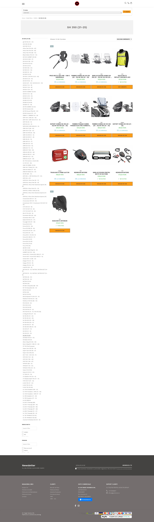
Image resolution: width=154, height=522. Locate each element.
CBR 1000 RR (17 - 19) (28, 137)
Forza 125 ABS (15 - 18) (29, 228)
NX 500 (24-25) (27, 294)
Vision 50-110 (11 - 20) (28, 372)
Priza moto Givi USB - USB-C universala (59, 76)
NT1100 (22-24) (27, 290)
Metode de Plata (54, 487)
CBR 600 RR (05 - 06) (28, 152)
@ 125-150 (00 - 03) (28, 42)
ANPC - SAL (53, 498)
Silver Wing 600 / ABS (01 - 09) (31, 344)
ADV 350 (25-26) (27, 44)
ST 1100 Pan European (28, 346)
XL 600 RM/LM (27, 400)
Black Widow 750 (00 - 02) (30, 55)
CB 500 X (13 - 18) (27, 93)
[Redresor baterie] (80, 155)
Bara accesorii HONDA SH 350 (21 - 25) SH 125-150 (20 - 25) (101, 76)
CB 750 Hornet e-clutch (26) (30, 161)
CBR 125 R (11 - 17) (27, 141)
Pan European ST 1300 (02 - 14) (31, 296)
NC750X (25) (26, 283)
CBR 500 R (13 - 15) (28, 145)
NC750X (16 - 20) (27, 279)
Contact (24, 496)
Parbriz (26, 450)
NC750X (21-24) (27, 281)
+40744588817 (112, 490)
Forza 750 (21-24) (27, 243)
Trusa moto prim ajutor (59, 172)
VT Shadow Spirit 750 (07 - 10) (31, 378)
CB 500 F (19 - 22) (27, 89)
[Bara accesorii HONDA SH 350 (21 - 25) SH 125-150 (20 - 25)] (101, 58)
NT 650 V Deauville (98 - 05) (30, 285)
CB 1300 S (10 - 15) (28, 78)
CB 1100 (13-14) (27, 65)
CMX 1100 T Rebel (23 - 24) (30, 167)
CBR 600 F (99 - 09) (28, 150)
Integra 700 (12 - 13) (28, 260)
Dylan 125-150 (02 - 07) (29, 219)
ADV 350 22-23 (27, 46)
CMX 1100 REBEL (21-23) (29, 165)
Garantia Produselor (55, 492)
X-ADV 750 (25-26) (28, 387)
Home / (24, 18)
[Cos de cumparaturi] (131, 3)
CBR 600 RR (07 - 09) (28, 154)
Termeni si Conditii (27, 489)
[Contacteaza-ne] (128, 3)
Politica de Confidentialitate (124, 468)
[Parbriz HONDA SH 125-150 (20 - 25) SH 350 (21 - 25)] (80, 58)
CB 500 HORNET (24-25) (29, 91)
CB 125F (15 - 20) (27, 72)
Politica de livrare (26, 494)
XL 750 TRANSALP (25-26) (30, 417)
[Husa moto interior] (59, 203)
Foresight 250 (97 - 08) (29, 222)
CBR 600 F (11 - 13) (28, 148)
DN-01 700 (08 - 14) (28, 213)
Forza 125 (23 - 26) (28, 226)
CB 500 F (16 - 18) (27, 87)
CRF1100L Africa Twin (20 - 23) (31, 188)
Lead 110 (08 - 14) (27, 267)
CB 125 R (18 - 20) (27, 67)
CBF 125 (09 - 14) (27, 122)
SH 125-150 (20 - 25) (28, 318)
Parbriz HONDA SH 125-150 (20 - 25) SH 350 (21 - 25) (80, 76)
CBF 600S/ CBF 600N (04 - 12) (31, 126)
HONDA (26, 432)
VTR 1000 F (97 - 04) (28, 380)
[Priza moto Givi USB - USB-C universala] (59, 58)
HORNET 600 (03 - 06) (29, 252)
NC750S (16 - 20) (27, 277)
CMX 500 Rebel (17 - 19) (29, 169)
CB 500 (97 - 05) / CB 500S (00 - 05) (33, 83)
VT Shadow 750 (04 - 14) (29, 376)
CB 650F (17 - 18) (27, 104)
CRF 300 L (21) (27, 178)
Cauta (127, 11)
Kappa (122, 122)
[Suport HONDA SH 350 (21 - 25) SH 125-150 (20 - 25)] (59, 107)
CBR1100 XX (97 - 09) (28, 158)
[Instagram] (78, 505)
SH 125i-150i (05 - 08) (28, 320)
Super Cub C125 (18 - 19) (29, 348)
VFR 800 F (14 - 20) (28, 365)
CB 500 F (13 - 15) (27, 85)
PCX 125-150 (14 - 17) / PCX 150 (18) (32, 311)
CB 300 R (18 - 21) (27, 80)
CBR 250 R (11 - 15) (28, 143)
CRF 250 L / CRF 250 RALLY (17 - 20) (32, 176)
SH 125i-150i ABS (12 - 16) (29, 326)
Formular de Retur (55, 494)
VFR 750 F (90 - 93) (28, 359)
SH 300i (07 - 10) (27, 329)
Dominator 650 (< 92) (28, 217)
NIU (25, 434)
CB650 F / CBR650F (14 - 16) (30, 115)
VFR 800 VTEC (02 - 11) (29, 368)
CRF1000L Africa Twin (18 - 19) (31, 182)
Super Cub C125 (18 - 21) (29, 350)
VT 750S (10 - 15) (27, 374)
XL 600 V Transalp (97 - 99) (30, 409)
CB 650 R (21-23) (27, 100)
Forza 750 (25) (26, 245)
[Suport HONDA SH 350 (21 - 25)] (122, 107)
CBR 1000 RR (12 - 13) (28, 135)
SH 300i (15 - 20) (27, 333)
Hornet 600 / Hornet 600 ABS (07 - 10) (33, 254)
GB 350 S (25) (26, 248)
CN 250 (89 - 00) (27, 173)
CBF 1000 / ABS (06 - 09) (29, 117)
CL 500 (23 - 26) (27, 163)
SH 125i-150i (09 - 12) (28, 322)
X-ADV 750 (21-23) (27, 385)
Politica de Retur (54, 489)
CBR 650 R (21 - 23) (28, 156)
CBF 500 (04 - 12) (27, 124)
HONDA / (36, 18)
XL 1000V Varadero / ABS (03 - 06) (32, 391)
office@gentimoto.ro (114, 493)
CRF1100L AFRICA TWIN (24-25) (31, 190)
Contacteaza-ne (86, 499)
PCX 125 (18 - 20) (27, 303)
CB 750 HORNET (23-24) (29, 106)
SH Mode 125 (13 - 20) (28, 337)
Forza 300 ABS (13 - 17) (29, 237)
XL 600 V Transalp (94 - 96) (30, 406)
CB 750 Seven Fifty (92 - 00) (30, 111)
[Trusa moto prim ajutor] (59, 155)
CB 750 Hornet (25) (28, 109)
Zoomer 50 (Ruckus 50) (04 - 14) (31, 419)
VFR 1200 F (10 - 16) (28, 357)
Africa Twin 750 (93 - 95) (29, 50)
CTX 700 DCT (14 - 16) (29, 209)
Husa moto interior (59, 221)
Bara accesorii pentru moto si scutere (101, 173)
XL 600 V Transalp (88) (29, 402)
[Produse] (23, 4)
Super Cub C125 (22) (28, 352)
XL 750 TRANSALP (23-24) (29, 415)
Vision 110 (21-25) (27, 370)
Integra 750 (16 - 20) (28, 265)
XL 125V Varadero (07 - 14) (30, 398)
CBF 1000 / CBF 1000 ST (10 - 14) (31, 119)
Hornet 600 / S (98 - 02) (29, 258)
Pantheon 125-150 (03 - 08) (30, 298)
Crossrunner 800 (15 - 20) (30, 200)
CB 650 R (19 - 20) (28, 98)
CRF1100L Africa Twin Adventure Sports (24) (34, 196)
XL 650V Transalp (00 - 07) (30, 411)
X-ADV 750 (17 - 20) (28, 383)
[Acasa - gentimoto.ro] (77, 3)
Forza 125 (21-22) (27, 224)
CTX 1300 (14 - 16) (27, 206)
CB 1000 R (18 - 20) (28, 61)
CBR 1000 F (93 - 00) (28, 130)
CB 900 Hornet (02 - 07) (29, 113)
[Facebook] (75, 505)
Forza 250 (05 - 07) (28, 232)
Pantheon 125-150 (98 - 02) (30, 300)
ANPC (51, 496)
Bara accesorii (28, 448)
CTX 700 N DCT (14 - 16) (29, 211)
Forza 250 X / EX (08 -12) (29, 235)
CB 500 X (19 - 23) (27, 96)
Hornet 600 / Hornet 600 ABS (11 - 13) (33, 256)
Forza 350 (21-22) (27, 239)
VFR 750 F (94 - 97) (28, 361)
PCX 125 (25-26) (27, 307)
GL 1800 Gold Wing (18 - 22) (30, 250)
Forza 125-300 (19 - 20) (29, 230)
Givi (60, 74)
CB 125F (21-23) (27, 74)
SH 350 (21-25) (27, 335)
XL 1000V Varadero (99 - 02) (30, 389)
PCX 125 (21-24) (27, 305)
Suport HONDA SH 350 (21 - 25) (122, 124)
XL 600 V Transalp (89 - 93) (30, 404)
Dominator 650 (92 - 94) (29, 215)
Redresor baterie (80, 172)
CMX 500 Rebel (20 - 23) (29, 171)
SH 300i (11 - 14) (27, 331)
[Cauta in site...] (125, 3)
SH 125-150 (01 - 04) (28, 316)
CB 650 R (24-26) (27, 102)
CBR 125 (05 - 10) (27, 139)
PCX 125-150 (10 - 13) (28, 309)
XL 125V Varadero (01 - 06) (30, 396)
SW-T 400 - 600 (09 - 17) (29, 355)
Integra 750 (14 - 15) (28, 263)
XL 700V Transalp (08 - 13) (30, 413)
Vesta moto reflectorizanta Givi (122, 76)
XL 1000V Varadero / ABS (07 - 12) (32, 393)
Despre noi (25, 487)
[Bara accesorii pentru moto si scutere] (101, 155)
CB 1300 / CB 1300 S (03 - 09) (31, 76)
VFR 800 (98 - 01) (27, 363)
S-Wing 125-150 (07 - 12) (29, 313)
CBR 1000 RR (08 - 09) (29, 132)
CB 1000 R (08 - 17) (28, 59)
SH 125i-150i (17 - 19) (28, 324)
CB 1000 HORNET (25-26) (29, 57)
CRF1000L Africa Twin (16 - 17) (31, 180)
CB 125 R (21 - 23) (27, 70)
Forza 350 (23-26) (27, 241)
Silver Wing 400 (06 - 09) (29, 342)
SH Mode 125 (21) (27, 339)
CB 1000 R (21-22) (27, 63)
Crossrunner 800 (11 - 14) (29, 198)
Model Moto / (29, 18)
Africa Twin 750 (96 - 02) (29, 52)
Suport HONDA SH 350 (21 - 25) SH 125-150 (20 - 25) (59, 124)
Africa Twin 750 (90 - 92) (29, 48)
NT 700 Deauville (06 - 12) (30, 287)
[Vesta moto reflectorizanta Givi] (122, 58)
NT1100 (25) (26, 292)
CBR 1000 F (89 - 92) (28, 128)
